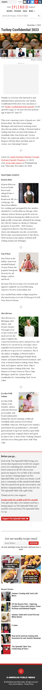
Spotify (13, 160)
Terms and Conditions (16, 684)
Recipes (9, 11)
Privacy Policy (28, 684)
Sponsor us (21, 63)
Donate (4, 2)
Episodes (17, 11)
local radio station (14, 163)
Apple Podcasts (16, 157)
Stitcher (28, 157)
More (31, 11)
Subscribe (34, 543)
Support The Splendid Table (13, 518)
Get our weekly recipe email (21, 538)
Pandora (21, 160)
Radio (25, 11)
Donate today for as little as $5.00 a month (19, 500)
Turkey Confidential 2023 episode (19, 107)
